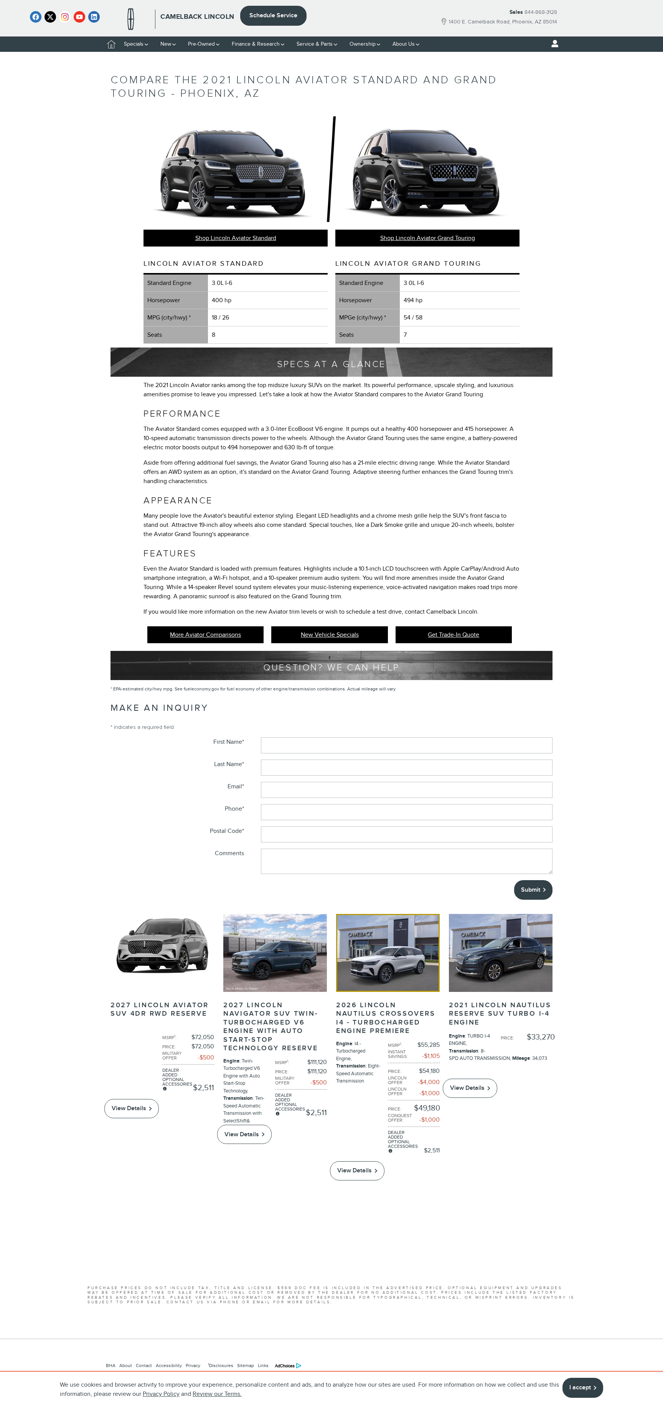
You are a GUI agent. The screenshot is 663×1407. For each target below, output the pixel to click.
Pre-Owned (201, 44)
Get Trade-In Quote (453, 635)
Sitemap (245, 1365)
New (165, 44)
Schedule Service (273, 15)
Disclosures (220, 1365)
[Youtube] (79, 17)
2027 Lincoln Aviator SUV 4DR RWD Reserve (159, 1009)
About (125, 1365)
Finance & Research (256, 44)
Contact (144, 1365)
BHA (110, 1365)
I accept (580, 1387)
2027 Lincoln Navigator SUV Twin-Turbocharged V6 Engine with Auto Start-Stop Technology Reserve (270, 1027)
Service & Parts (315, 44)
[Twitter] (50, 17)
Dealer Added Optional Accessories (177, 1077)
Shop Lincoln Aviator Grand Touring (427, 238)
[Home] (131, 19)
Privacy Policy (161, 1394)
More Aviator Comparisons (205, 635)
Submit (530, 890)
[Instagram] (65, 17)
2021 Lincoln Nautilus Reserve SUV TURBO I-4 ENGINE (500, 1013)
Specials (133, 44)
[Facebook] (35, 17)
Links (263, 1365)
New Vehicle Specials (330, 635)
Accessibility (169, 1365)
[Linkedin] (94, 17)
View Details (129, 1108)
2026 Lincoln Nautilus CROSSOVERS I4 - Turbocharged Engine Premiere (385, 1018)
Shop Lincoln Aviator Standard (235, 238)
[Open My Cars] (553, 43)
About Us (404, 44)
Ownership (363, 44)
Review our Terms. (217, 1394)
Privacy (193, 1365)
